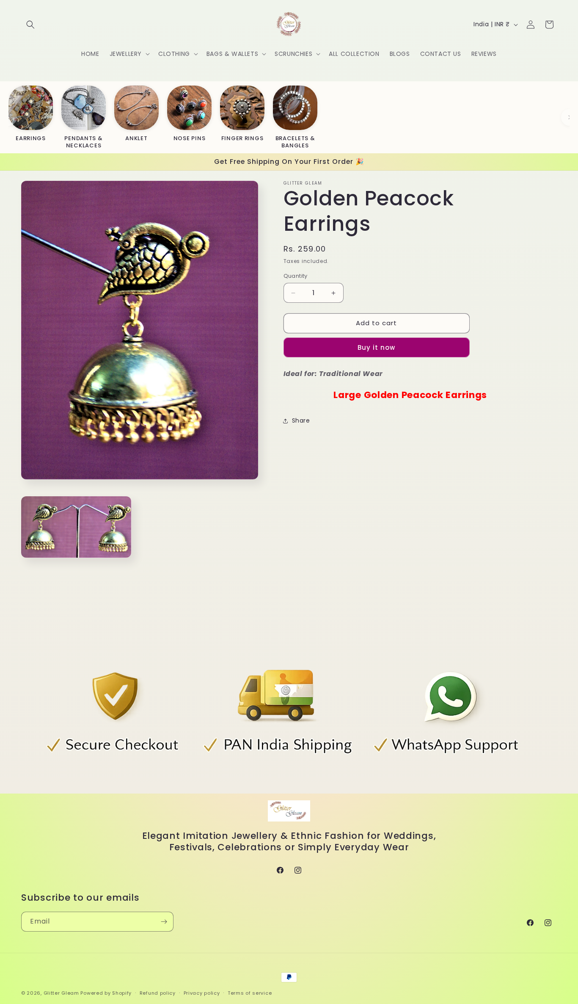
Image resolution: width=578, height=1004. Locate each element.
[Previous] (8, 117)
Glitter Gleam (61, 993)
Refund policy (158, 992)
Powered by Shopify (106, 993)
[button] (30, 24)
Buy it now (376, 347)
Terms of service (250, 992)
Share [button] (301, 420)
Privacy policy (202, 992)
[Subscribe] (163, 922)
